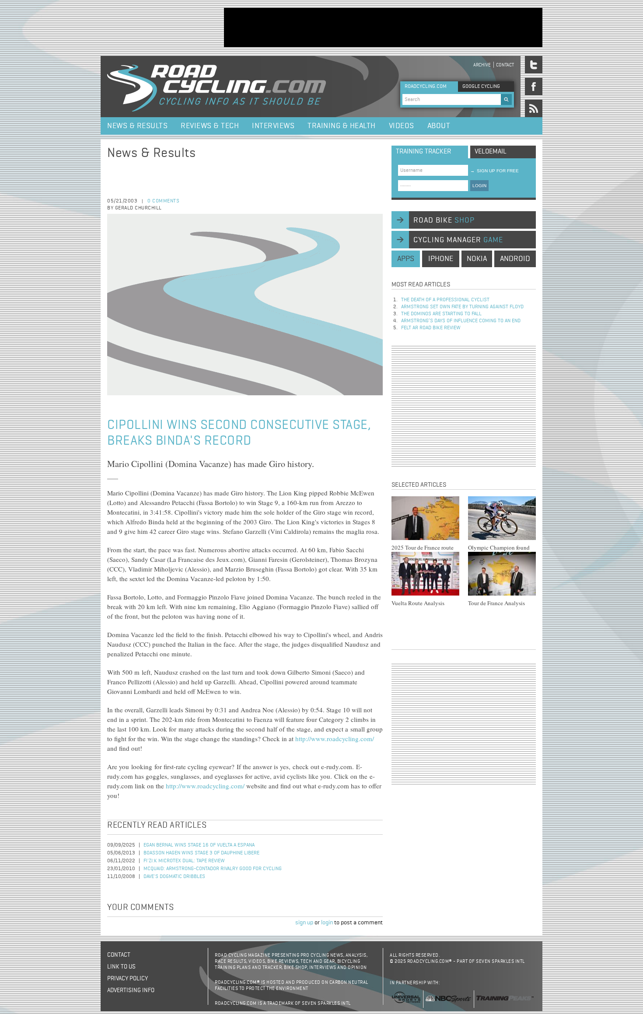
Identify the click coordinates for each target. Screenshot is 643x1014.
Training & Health (342, 126)
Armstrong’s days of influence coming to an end (461, 321)
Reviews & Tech (210, 126)
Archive (482, 65)
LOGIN (479, 185)
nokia (477, 259)
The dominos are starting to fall (441, 314)
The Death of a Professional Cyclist (445, 300)
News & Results (137, 126)
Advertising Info (130, 990)
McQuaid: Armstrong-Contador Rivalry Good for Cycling (212, 868)
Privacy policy (127, 979)
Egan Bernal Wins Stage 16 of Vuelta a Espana (199, 845)
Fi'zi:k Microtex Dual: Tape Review (184, 861)
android (515, 259)
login (327, 923)
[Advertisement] (383, 27)
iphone (440, 259)
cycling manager (458, 240)
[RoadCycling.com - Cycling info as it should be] (216, 86)
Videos (401, 126)
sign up (304, 923)
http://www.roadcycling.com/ (334, 738)
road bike (444, 220)
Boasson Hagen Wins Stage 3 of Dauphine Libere (201, 853)
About (439, 126)
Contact (505, 65)
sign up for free (494, 170)
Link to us (121, 967)
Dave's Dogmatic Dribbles (174, 876)
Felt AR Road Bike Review (431, 328)
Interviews (273, 126)
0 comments (163, 201)
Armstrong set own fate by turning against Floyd (462, 307)
